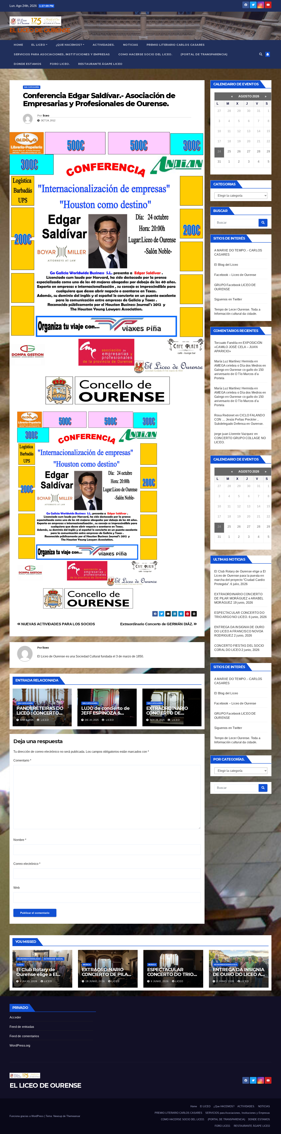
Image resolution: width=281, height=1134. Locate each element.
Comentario (22, 760)
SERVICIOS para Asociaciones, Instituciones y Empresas (62, 54)
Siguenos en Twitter (228, 299)
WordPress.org (20, 1045)
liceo (46, 115)
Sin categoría (31, 87)
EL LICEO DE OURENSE (40, 30)
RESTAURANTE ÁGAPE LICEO (100, 64)
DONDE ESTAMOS (27, 64)
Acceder (15, 1017)
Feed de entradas (22, 1026)
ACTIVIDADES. (104, 44)
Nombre (19, 839)
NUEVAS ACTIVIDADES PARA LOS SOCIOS (57, 624)
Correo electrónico (26, 863)
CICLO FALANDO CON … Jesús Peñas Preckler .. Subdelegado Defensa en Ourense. (239, 419)
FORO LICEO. (60, 64)
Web (16, 887)
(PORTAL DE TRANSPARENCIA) (204, 54)
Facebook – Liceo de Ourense (235, 274)
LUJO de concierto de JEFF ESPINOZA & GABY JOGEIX (105, 713)
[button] (260, 54)
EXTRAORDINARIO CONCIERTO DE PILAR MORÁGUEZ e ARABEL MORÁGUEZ (238, 598)
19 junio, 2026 (95, 981)
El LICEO (38, 44)
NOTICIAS (130, 44)
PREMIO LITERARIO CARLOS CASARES (176, 44)
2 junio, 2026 (225, 981)
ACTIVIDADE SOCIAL (53, 959)
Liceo (20, 965)
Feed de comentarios (24, 1036)
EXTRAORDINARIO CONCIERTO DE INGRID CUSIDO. (167, 713)
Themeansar (73, 1116)
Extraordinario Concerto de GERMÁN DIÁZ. (157, 624)
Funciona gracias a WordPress (27, 1116)
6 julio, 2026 (29, 981)
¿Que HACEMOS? (69, 44)
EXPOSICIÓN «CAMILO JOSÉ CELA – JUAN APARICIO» (238, 347)
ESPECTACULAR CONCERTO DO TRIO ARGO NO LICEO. (170, 974)
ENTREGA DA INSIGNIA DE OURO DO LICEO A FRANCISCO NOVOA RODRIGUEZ (239, 631)
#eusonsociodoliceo (29, 959)
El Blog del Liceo (226, 264)
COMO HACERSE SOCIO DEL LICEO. (145, 54)
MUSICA (86, 965)
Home (18, 44)
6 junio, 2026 (160, 981)
